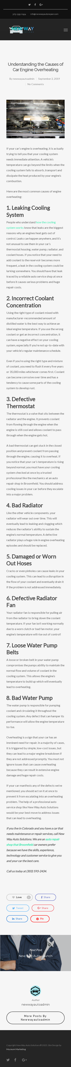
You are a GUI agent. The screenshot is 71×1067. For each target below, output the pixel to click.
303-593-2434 (19, 14)
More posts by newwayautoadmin (35, 1018)
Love (22, 896)
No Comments (35, 84)
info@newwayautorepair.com (44, 14)
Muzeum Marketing (16, 1049)
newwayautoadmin (23, 78)
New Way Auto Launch (35, 953)
